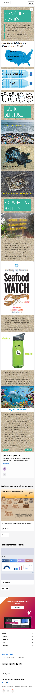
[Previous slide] (3, 534)
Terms (4, 683)
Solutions (4, 639)
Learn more (17, 607)
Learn (4, 642)
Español (18, 657)
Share (6, 449)
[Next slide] (6, 534)
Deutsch (8, 657)
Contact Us (5, 654)
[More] (31, 9)
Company (5, 645)
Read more (5, 463)
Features (4, 636)
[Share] (4, 474)
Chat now (13, 654)
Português (13, 657)
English (3, 657)
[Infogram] (6, 3)
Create (4, 633)
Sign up (31, 3)
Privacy (9, 683)
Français (22, 657)
